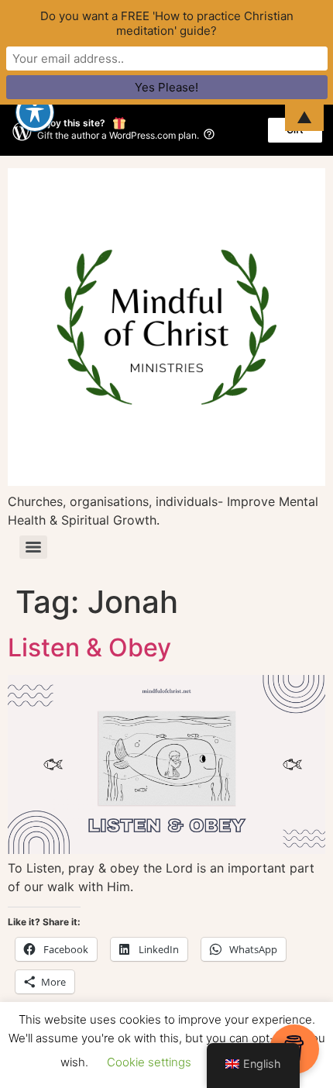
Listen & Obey (89, 647)
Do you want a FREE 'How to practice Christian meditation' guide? (167, 23)
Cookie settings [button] (149, 1062)
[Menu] (33, 547)
